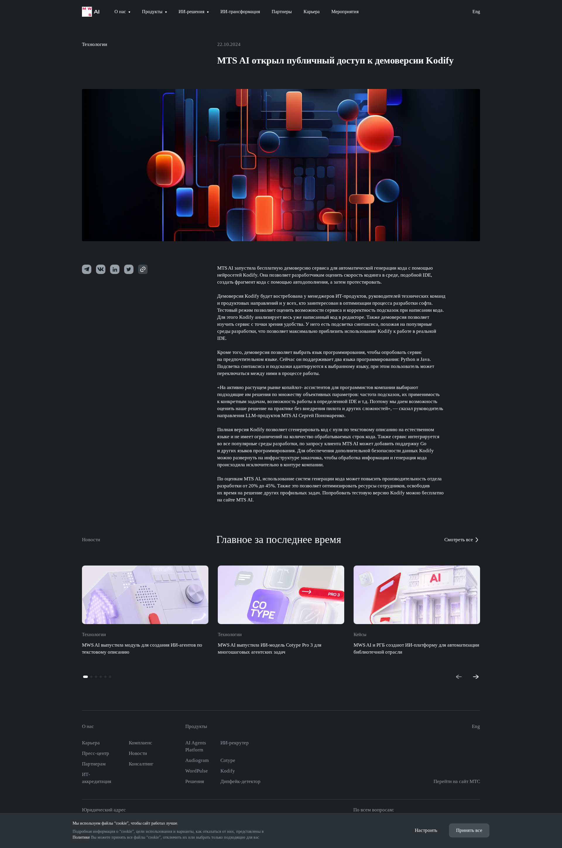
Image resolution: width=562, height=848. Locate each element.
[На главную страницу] (90, 12)
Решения (194, 781)
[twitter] (114, 269)
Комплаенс (140, 743)
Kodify (227, 771)
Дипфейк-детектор (240, 781)
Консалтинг (141, 764)
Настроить (426, 830)
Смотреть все (458, 539)
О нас (88, 726)
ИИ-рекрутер (234, 743)
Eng (476, 11)
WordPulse (196, 771)
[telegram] (86, 269)
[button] (85, 677)
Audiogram (197, 760)
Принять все (469, 830)
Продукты (196, 726)
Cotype (227, 760)
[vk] (100, 269)
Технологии (94, 44)
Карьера (91, 743)
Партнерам (94, 764)
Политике (81, 837)
